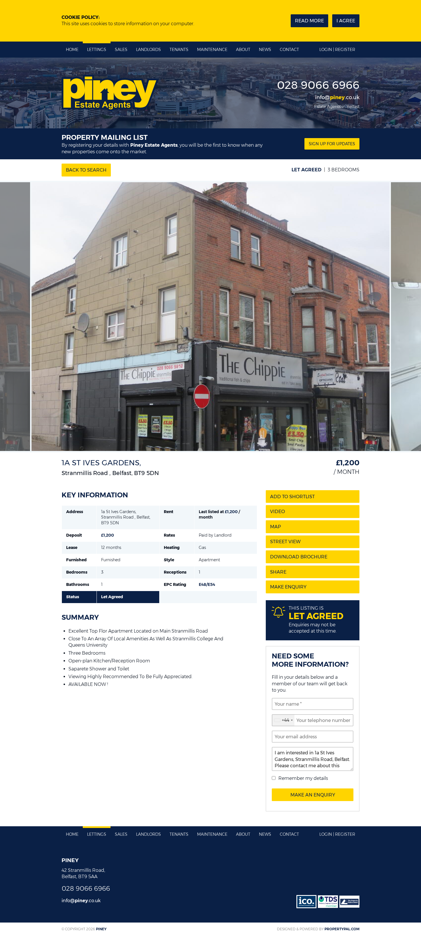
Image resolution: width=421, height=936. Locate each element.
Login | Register (337, 49)
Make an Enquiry (312, 795)
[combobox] (283, 720)
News (265, 49)
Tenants (179, 49)
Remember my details (303, 778)
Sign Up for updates (332, 143)
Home (72, 49)
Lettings (96, 49)
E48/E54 (207, 584)
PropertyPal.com (341, 929)
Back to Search (86, 170)
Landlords (148, 49)
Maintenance (212, 49)
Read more (309, 20)
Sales (121, 49)
